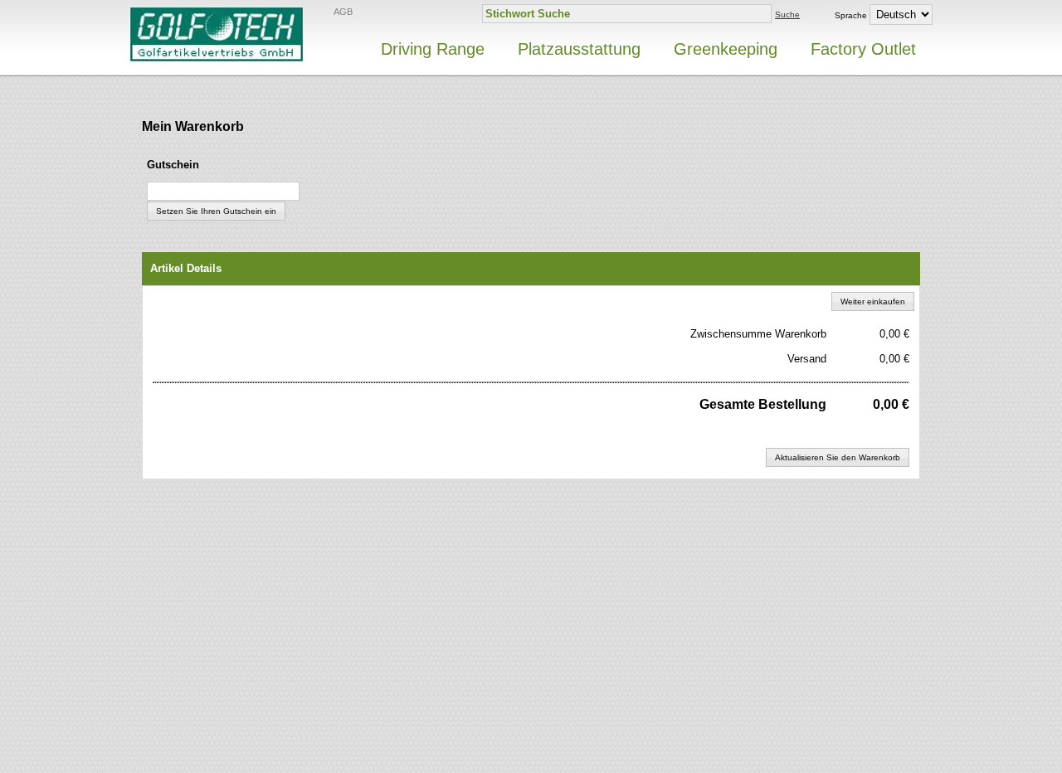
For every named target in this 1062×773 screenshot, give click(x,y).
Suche (787, 14)
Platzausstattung (579, 49)
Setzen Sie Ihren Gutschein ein (216, 211)
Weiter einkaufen (872, 301)
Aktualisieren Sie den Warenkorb (837, 457)
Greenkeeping (725, 49)
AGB (343, 12)
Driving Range (433, 49)
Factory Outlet (863, 49)
